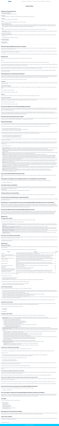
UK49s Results (24, 1)
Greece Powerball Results (41, 1)
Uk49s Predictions (29, 1)
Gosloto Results (48, 1)
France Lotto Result (35, 1)
